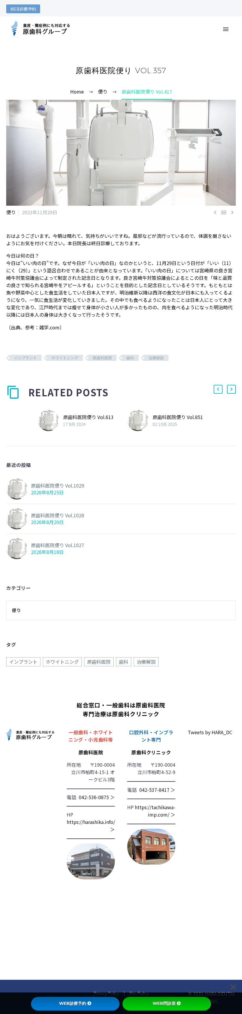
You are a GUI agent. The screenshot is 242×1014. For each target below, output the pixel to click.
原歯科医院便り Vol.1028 (57, 515)
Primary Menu (225, 29)
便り (11, 212)
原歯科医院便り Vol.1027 (57, 545)
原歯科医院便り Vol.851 (178, 417)
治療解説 (156, 358)
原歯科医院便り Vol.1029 (57, 485)
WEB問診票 (164, 1003)
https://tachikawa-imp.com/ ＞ (155, 811)
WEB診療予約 (23, 9)
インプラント (25, 358)
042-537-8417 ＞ (157, 789)
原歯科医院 (102, 358)
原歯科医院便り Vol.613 (88, 417)
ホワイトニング (64, 358)
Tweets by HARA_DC (210, 732)
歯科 (130, 358)
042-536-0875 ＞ (97, 797)
